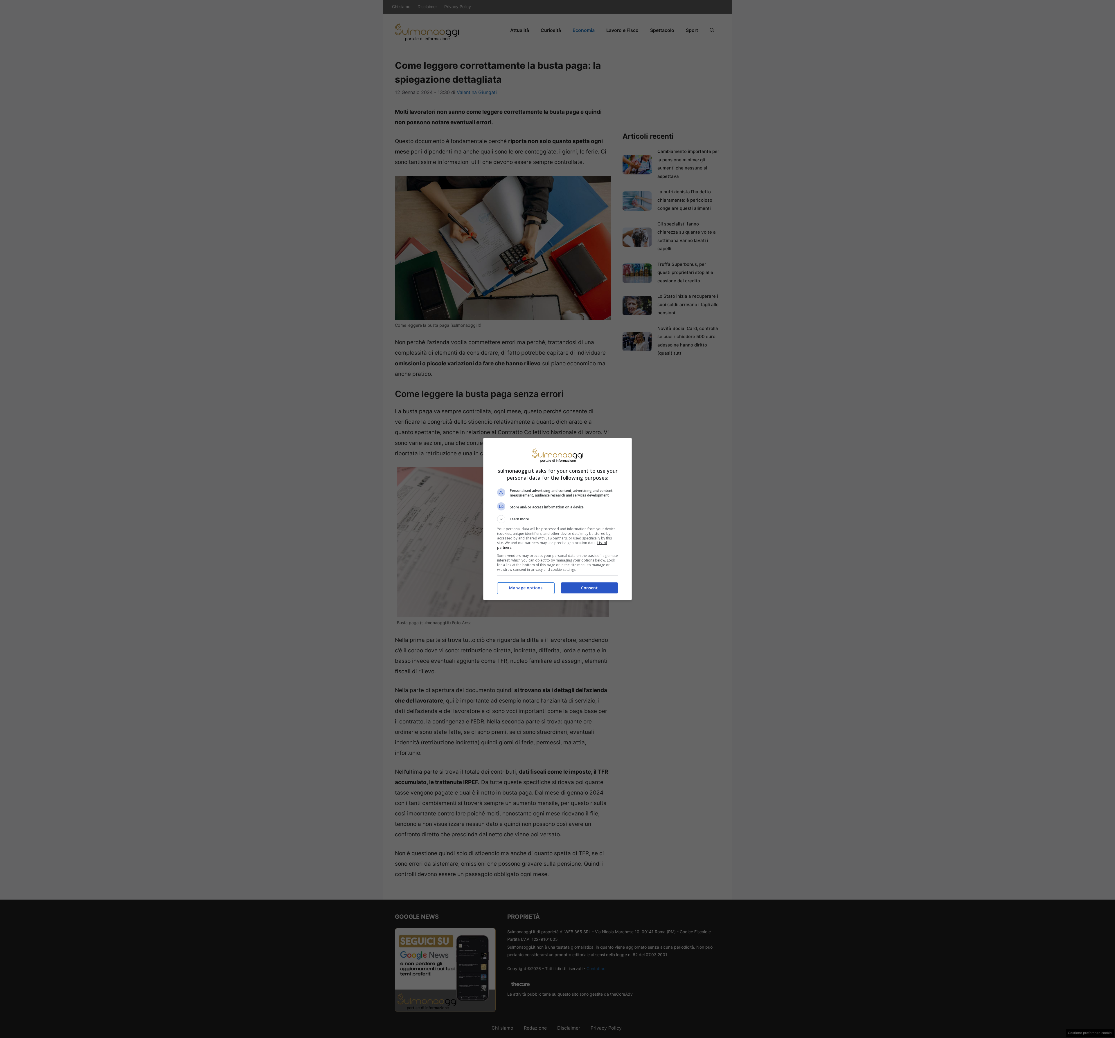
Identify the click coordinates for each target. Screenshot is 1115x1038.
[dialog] (557, 519)
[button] (557, 519)
